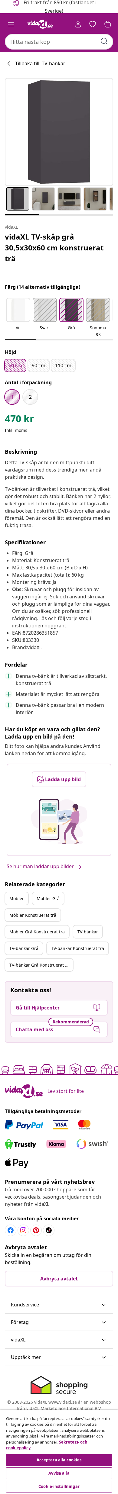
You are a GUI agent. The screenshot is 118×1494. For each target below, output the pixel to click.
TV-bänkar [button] (87, 932)
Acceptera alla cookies (59, 1460)
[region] (59, 1452)
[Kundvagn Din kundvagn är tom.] (107, 24)
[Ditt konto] (78, 24)
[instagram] (23, 1230)
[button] (18, 318)
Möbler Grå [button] (48, 898)
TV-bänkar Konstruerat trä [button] (77, 948)
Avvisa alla (58, 1473)
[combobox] (59, 42)
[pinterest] (36, 1230)
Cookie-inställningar (59, 1486)
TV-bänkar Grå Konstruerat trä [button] (40, 965)
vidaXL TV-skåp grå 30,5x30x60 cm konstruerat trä (54, 247)
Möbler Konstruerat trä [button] (32, 915)
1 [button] (12, 397)
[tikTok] (49, 1230)
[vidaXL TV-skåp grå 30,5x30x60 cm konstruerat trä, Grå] (59, 132)
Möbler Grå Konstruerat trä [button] (37, 932)
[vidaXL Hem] (40, 24)
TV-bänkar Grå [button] (23, 948)
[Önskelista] (92, 24)
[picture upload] (59, 821)
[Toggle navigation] (11, 24)
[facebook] (11, 1230)
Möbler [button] (16, 898)
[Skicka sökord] (104, 41)
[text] (19, 420)
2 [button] (30, 397)
